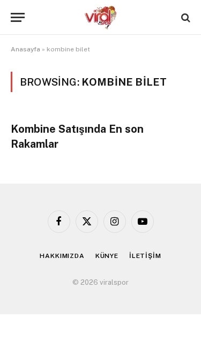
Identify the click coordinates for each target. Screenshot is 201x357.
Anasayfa (25, 49)
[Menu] (18, 17)
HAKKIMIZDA (62, 256)
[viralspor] (101, 17)
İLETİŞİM (145, 256)
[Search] (184, 17)
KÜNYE (106, 256)
